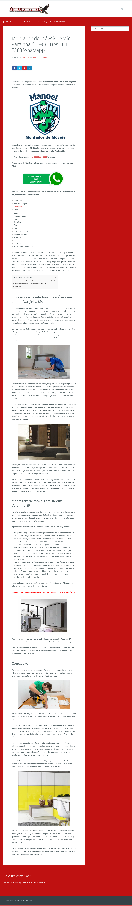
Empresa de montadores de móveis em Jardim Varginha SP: (35, 281)
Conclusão (18, 286)
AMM (7, 900)
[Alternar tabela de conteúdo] (53, 277)
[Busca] (120, 6)
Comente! (25, 57)
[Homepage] (29, 9)
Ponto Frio (18, 206)
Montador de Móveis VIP (42, 57)
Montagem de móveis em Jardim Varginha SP (30, 284)
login (21, 883)
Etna (16, 240)
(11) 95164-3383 (40, 157)
